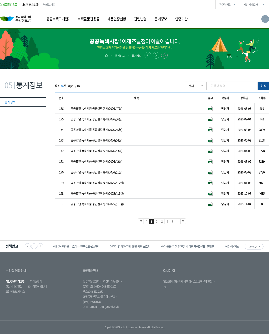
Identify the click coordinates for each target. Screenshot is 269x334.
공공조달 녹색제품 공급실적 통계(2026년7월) (96, 108)
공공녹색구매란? (57, 19)
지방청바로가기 (252, 5)
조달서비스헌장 (13, 286)
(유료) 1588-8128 (91, 302)
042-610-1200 (109, 286)
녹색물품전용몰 (88, 19)
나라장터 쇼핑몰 (29, 4)
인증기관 (181, 19)
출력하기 (164, 55)
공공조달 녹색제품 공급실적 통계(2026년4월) (96, 140)
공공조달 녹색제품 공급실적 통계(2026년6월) (96, 119)
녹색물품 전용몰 (8, 4)
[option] (76, 246)
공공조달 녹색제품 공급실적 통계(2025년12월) (97, 183)
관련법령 (140, 19)
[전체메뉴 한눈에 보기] (265, 19)
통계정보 (160, 19)
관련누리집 (225, 5)
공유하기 (148, 55)
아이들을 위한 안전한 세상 (187, 246)
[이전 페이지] (146, 221)
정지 (34, 246)
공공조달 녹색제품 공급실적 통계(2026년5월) (96, 129)
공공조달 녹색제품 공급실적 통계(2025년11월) (97, 193)
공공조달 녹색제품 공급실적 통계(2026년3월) (96, 151)
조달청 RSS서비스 (15, 291)
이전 (28, 246)
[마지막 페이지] (183, 221)
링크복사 (156, 55)
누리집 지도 (49, 4)
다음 (40, 246)
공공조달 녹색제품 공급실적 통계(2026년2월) (96, 161)
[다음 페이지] (178, 221)
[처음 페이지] (140, 221)
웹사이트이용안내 (37, 286)
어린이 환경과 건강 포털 (130, 246)
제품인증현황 (116, 19)
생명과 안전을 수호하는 (76, 246)
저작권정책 (36, 281)
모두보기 (253, 247)
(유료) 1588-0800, (92, 286)
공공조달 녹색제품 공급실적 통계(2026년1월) (96, 172)
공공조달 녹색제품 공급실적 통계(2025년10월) (97, 204)
